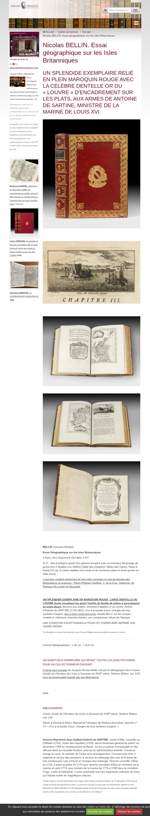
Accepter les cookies (100, 811)
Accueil (50, 31)
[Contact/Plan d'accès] (24, 44)
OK (135, 10)
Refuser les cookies (129, 811)
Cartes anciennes (68, 31)
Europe (86, 31)
